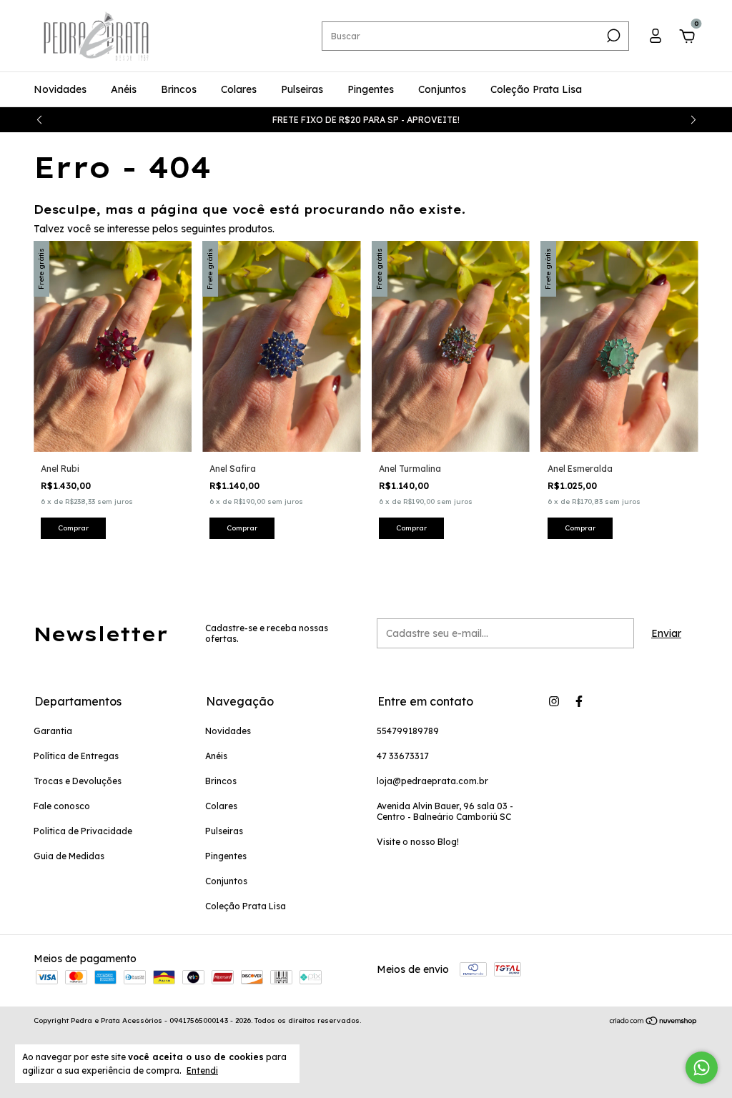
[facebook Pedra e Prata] (579, 701)
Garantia (53, 731)
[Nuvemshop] (653, 1022)
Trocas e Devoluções (78, 781)
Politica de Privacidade (83, 831)
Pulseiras (302, 89)
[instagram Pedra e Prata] (554, 701)
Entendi (202, 1070)
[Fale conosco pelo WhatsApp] (702, 1068)
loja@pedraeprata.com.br (432, 781)
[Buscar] (612, 35)
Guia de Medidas (69, 856)
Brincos (179, 89)
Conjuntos (442, 89)
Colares (239, 89)
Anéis (124, 89)
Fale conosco (62, 806)
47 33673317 (403, 756)
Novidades (60, 89)
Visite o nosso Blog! (418, 841)
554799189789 (408, 731)
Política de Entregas (76, 756)
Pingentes (370, 89)
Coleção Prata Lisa (536, 89)
